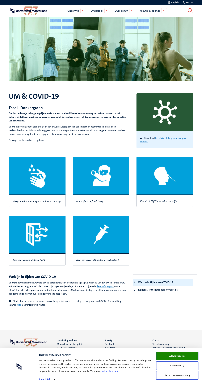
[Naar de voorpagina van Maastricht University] (28, 10)
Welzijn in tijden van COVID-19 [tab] (155, 282)
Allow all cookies (177, 355)
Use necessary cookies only (177, 375)
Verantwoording (160, 344)
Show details (45, 379)
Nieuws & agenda (150, 11)
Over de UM (121, 11)
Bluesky (108, 340)
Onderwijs (73, 11)
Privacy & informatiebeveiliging (168, 347)
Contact (156, 340)
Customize (175, 365)
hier (19, 304)
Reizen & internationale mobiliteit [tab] (158, 289)
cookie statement (110, 371)
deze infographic (105, 286)
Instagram (110, 347)
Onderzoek (97, 11)
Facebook (109, 344)
